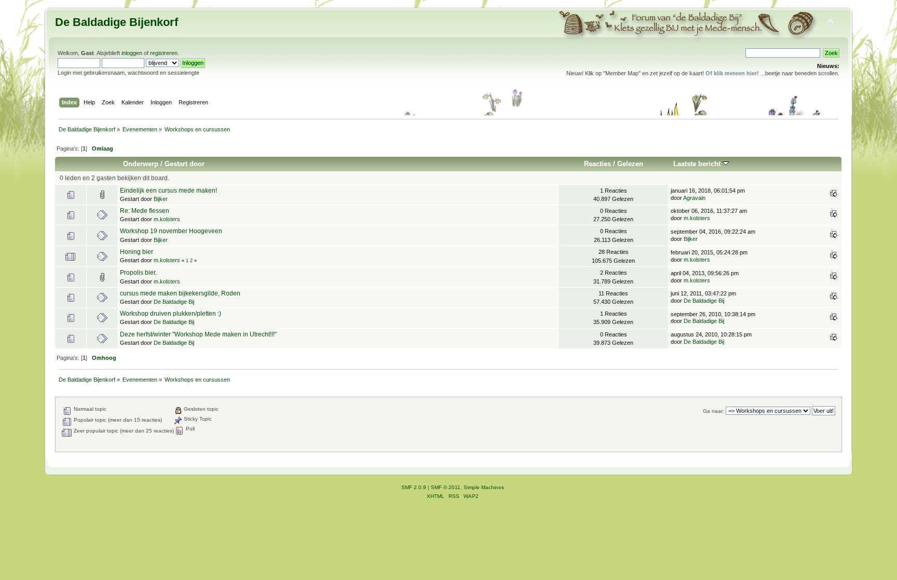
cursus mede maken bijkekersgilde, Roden (180, 293)
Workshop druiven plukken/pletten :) (170, 313)
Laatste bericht (698, 164)
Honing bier (136, 251)
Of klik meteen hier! (732, 73)
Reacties (597, 164)
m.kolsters (167, 219)
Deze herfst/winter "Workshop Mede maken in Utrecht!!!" (198, 334)
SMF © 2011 (445, 487)
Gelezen (630, 164)
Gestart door (185, 164)
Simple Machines (484, 487)
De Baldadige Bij (174, 302)
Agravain (694, 198)
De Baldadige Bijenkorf (116, 22)
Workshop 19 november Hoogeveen (171, 231)
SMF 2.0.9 (413, 487)
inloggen (131, 53)
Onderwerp (140, 164)
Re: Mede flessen (144, 210)
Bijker (161, 199)
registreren (164, 53)
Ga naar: (713, 411)
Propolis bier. (138, 272)
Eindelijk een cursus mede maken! (168, 190)
